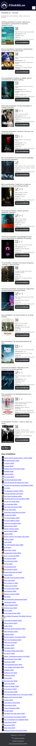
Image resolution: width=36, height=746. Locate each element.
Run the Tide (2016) (10, 510)
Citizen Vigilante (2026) (11, 605)
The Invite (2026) (9, 477)
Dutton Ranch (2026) (10, 722)
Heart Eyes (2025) (9, 675)
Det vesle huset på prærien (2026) (14, 577)
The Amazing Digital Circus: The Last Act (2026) (18, 694)
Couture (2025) (8, 700)
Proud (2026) (8, 678)
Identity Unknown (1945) (11, 529)
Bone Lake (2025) (9, 580)
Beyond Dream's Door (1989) (12, 659)
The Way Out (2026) (10, 515)
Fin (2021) (7, 488)
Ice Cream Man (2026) (10, 504)
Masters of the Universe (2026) (13, 697)
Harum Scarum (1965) (10, 531)
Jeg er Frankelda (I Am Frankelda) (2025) (16, 719)
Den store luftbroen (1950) (12, 520)
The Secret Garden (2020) (12, 518)
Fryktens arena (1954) (10, 586)
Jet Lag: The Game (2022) (12, 501)
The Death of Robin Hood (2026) (13, 651)
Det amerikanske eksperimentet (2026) (15, 599)
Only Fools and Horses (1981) (13, 507)
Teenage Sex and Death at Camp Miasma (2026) (18, 485)
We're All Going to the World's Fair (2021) (16, 482)
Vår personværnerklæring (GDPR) (18, 743)
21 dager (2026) (8, 466)
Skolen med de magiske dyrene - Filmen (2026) (18, 458)
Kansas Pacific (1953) (10, 526)
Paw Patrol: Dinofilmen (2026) (13, 496)
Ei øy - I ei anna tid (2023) (11, 556)
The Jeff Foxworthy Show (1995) (13, 545)
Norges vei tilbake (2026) (11, 686)
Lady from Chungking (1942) (12, 523)
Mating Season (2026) (10, 623)
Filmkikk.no (14, 735)
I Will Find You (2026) (10, 642)
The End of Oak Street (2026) (12, 480)
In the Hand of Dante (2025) (12, 613)
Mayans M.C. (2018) (10, 550)
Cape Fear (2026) (9, 683)
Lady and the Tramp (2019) (12, 702)
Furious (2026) (8, 534)
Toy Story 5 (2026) (9, 653)
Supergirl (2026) (9, 634)
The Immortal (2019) (10, 567)
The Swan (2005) (9, 645)
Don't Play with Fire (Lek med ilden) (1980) (16, 499)
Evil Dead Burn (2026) (10, 569)
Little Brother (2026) (10, 602)
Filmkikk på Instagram (18, 741)
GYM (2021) (7, 547)
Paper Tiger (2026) (9, 728)
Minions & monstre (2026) (11, 594)
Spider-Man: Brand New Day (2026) (14, 512)
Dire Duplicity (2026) (10, 591)
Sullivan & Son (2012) (10, 673)
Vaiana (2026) (8, 575)
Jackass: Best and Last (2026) (13, 572)
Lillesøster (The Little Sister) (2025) (14, 713)
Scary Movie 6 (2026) (10, 689)
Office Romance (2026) (11, 631)
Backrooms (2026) (9, 725)
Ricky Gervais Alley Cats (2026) (13, 493)
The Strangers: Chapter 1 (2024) (13, 491)
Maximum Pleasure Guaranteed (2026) (15, 730)
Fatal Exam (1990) (9, 662)
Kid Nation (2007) (9, 648)
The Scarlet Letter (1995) (11, 588)
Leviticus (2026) (8, 539)
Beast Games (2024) (10, 705)
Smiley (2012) (8, 626)
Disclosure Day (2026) (10, 681)
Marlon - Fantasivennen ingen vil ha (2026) (16, 656)
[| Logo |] (13, 9)
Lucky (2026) (8, 542)
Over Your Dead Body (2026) (12, 640)
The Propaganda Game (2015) (13, 664)
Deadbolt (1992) (9, 670)
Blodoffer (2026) (9, 471)
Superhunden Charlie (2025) (12, 553)
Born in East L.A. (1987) (11, 583)
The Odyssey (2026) (10, 558)
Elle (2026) (7, 597)
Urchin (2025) (8, 610)
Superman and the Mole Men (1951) (14, 628)
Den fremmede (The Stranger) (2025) (15, 717)
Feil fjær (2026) (8, 711)
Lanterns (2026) (8, 474)
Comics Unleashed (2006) (12, 708)
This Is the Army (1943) (11, 561)
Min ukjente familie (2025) (11, 460)
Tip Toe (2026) (8, 564)
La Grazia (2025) (9, 463)
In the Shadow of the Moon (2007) (14, 667)
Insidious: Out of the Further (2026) (14, 469)
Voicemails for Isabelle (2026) (13, 620)
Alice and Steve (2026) (10, 692)
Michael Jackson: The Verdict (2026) (15, 637)
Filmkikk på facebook (19, 738)
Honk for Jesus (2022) (10, 608)
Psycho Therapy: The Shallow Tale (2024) (16, 536)
